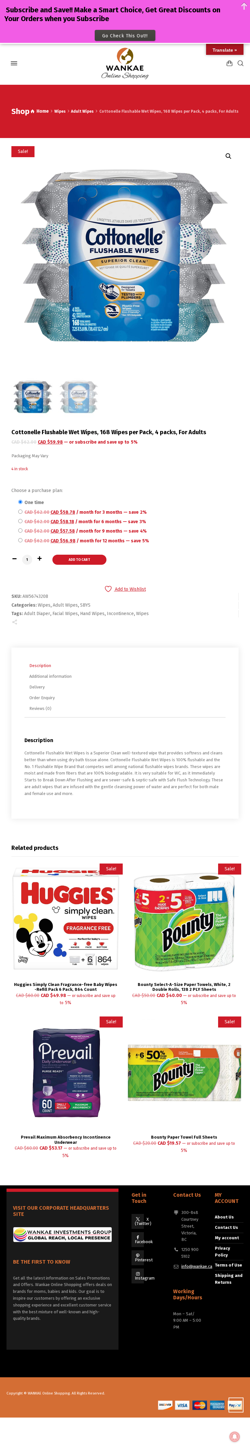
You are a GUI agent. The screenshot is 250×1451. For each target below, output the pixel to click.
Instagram (145, 1278)
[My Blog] (125, 63)
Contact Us (226, 1227)
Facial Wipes (65, 613)
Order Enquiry (42, 697)
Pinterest (144, 1259)
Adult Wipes (82, 111)
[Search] (239, 63)
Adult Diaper (37, 613)
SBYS (85, 605)
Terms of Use (228, 1265)
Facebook (144, 1241)
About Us (224, 1217)
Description (40, 665)
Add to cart (79, 560)
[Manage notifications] (234, 1437)
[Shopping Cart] (229, 63)
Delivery (37, 687)
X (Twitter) (143, 1221)
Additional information (50, 676)
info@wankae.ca (196, 1266)
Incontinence (120, 613)
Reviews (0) (40, 708)
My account (227, 1237)
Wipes (60, 111)
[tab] (126, 666)
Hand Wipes (92, 613)
